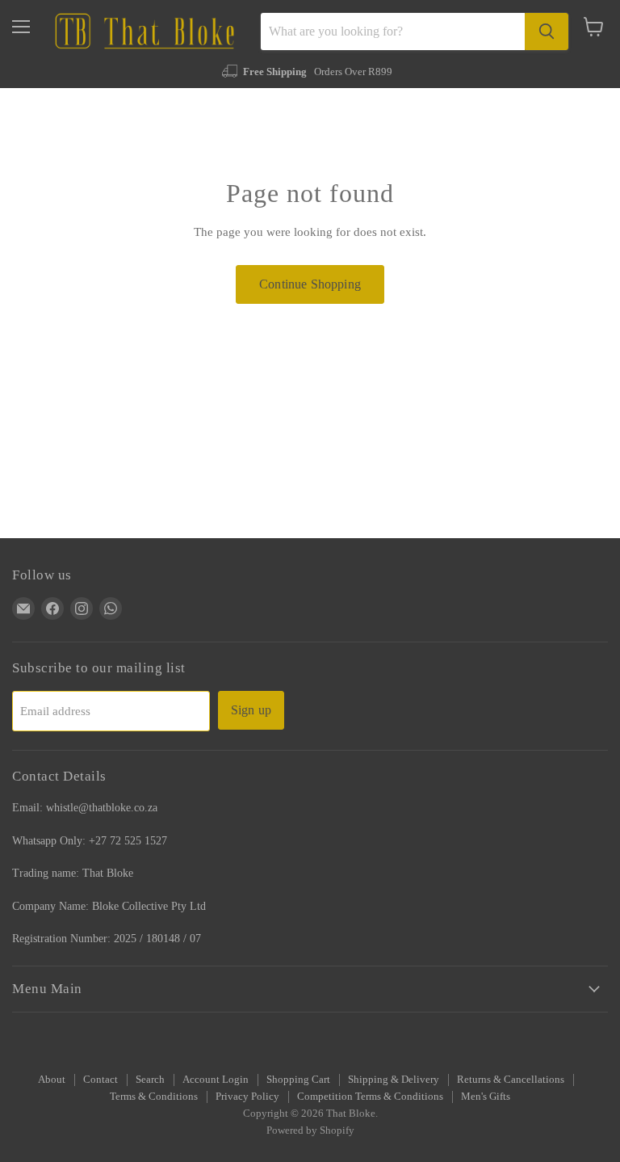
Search (150, 1079)
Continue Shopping (310, 284)
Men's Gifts (485, 1096)
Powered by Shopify (310, 1130)
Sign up (251, 710)
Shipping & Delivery (393, 1079)
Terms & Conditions (154, 1096)
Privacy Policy (247, 1096)
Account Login (215, 1079)
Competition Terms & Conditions (370, 1096)
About (51, 1079)
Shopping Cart (298, 1079)
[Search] (546, 31)
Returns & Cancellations (510, 1079)
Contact (100, 1079)
